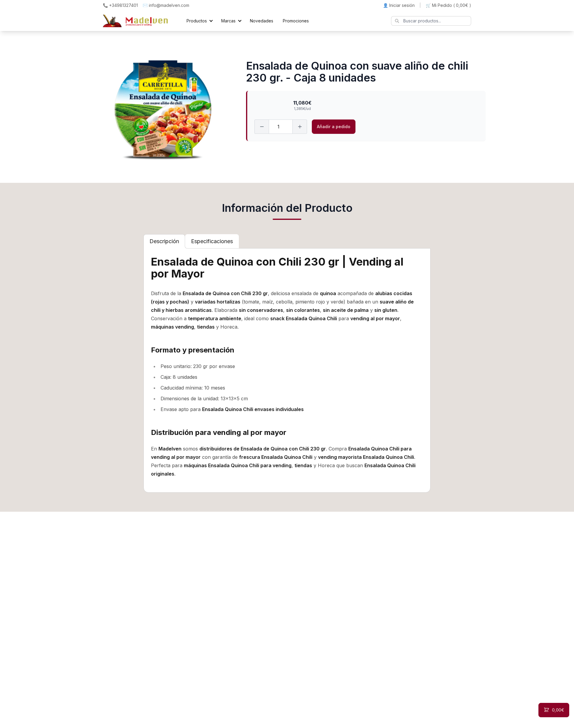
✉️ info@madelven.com (166, 5)
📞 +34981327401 (120, 5)
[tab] (164, 241)
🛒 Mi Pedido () (448, 5)
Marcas (228, 20)
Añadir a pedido (333, 126)
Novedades (261, 20)
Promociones (296, 20)
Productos (197, 20)
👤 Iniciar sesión (399, 5)
